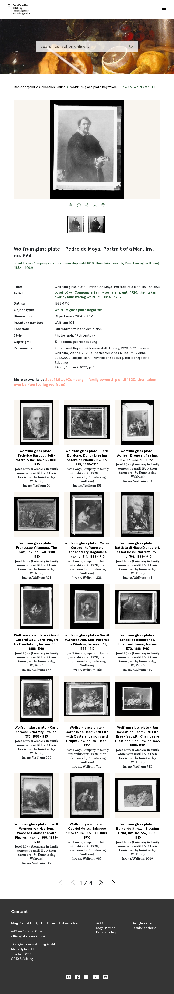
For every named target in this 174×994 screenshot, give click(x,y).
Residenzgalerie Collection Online (39, 87)
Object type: (24, 310)
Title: (18, 287)
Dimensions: (23, 316)
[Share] (87, 205)
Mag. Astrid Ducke (25, 923)
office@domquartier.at (28, 936)
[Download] (95, 205)
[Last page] (100, 883)
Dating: (19, 303)
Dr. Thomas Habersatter (59, 923)
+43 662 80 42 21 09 (26, 931)
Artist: (19, 293)
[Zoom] (71, 205)
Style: (18, 335)
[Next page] (113, 883)
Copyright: (22, 342)
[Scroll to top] (165, 985)
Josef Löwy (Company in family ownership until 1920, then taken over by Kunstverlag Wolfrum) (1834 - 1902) (105, 294)
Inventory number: (28, 323)
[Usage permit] (79, 205)
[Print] (103, 205)
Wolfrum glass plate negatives (93, 87)
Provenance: (23, 348)
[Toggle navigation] (164, 9)
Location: (21, 329)
